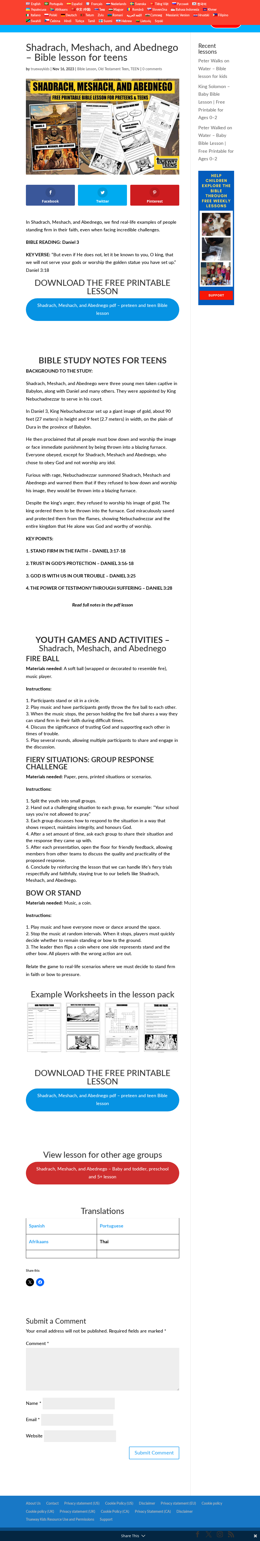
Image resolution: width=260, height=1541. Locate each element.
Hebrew (126, 21)
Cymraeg (156, 15)
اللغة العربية (134, 15)
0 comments (152, 69)
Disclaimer (147, 1503)
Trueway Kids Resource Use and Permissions (60, 1519)
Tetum (89, 15)
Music (153, 22)
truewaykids (40, 69)
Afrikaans (38, 1242)
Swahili (35, 21)
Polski (52, 15)
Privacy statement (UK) (77, 1512)
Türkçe (79, 21)
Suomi (107, 21)
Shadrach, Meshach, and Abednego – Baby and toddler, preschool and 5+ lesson (102, 1173)
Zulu (101, 15)
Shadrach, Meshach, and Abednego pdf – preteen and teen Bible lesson (102, 309)
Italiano (35, 15)
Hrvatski (203, 15)
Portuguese (111, 1226)
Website (34, 1436)
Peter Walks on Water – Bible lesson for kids (213, 69)
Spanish (37, 1226)
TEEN (135, 69)
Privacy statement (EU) (178, 1503)
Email (33, 1420)
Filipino (222, 15)
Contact (196, 22)
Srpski (159, 21)
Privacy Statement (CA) (153, 1512)
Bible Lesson (86, 69)
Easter (136, 22)
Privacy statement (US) (82, 1503)
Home (60, 22)
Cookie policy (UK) (40, 1512)
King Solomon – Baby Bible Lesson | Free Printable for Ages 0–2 (214, 102)
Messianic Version (178, 15)
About (78, 22)
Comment (37, 1343)
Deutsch (71, 15)
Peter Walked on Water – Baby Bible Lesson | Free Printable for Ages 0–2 (216, 143)
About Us (33, 1503)
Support (106, 1519)
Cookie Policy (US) (119, 1503)
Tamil (91, 21)
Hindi (67, 21)
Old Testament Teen (113, 69)
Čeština (54, 21)
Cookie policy (212, 1503)
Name (33, 1403)
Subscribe (174, 22)
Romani (117, 15)
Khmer (212, 9)
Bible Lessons (107, 22)
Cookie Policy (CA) (115, 1512)
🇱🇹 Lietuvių (143, 21)
